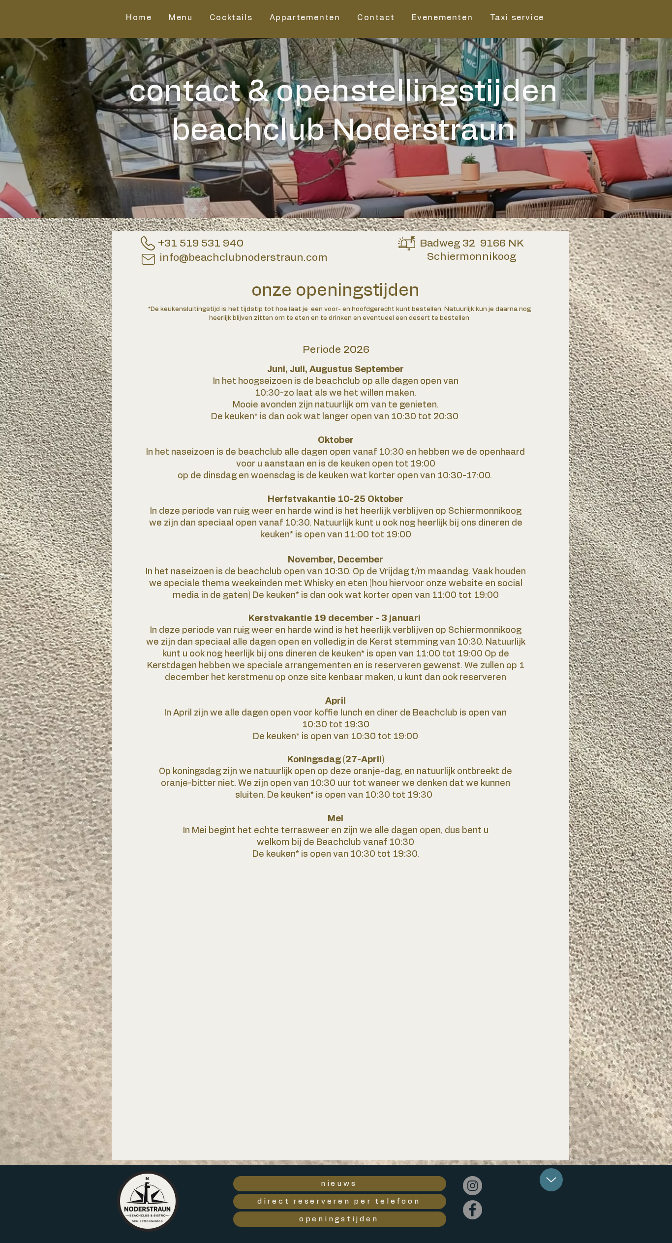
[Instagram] (472, 1185)
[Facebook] (472, 1209)
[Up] (551, 1179)
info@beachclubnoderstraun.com (243, 257)
